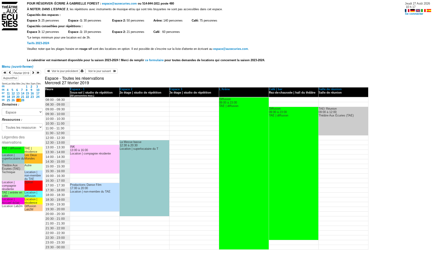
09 (3, 100)
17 (37, 93)
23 (32, 97)
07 (3, 93)
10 (37, 90)
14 (22, 93)
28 (22, 100)
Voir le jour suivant (100, 71)
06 (3, 89)
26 (13, 100)
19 (13, 97)
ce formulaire (154, 60)
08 (3, 96)
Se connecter (414, 13)
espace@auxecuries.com (119, 3)
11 (8, 93)
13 (17, 93)
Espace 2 (126, 89)
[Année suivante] (38, 72)
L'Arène (224, 89)
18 (8, 97)
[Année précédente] (4, 72)
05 (3, 86)
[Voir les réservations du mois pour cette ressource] (9, 72)
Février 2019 (21, 73)
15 (27, 93)
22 (27, 97)
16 (32, 93)
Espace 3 (175, 89)
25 (8, 100)
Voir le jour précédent (64, 71)
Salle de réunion (330, 89)
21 (22, 97)
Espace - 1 (77, 89)
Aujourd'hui (10, 78)
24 (37, 97)
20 (17, 97)
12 (13, 93)
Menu (17, 66)
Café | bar (275, 89)
